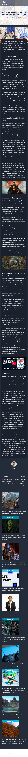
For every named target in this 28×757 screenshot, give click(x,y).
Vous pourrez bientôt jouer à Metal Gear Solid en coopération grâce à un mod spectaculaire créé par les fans (14, 639)
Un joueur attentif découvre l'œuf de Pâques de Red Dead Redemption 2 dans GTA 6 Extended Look (14, 564)
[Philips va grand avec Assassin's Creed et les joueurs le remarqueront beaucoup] (14, 704)
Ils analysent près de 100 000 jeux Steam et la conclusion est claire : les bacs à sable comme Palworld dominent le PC (13, 690)
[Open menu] (25, 3)
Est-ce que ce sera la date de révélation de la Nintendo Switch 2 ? (7, 480)
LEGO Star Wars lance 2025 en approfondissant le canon (20, 481)
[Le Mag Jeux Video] (4, 3)
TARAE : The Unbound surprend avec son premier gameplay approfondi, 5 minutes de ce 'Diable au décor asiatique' (14, 537)
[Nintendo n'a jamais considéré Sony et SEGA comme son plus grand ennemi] (14, 602)
